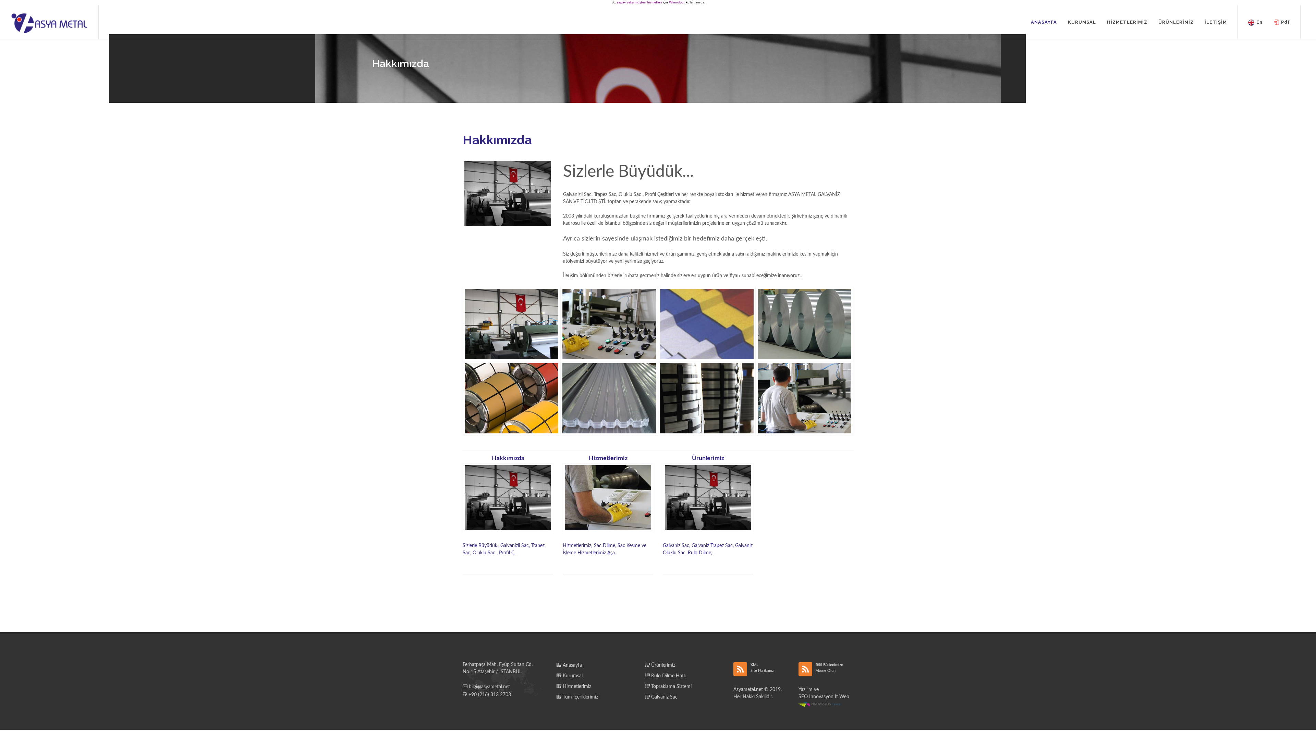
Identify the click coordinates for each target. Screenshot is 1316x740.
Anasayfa (571, 665)
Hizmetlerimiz (576, 686)
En (1259, 22)
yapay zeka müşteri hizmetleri (639, 2)
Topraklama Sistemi (671, 686)
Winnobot (677, 2)
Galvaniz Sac (664, 697)
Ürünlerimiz (662, 665)
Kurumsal (572, 676)
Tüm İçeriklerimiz (579, 697)
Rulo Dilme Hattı (668, 676)
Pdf (1285, 22)
